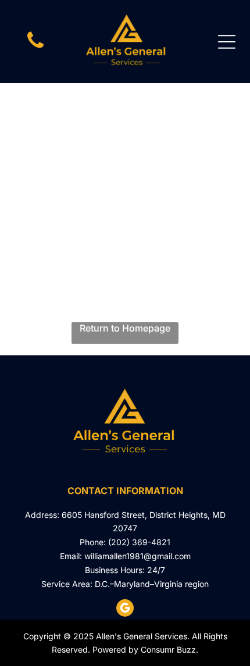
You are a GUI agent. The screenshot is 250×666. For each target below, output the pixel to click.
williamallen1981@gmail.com (137, 556)
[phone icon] (35, 47)
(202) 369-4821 (139, 542)
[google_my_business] (125, 609)
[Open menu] (226, 42)
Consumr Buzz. (169, 649)
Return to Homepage (125, 328)
